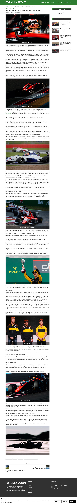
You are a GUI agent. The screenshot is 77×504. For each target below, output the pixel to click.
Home (6, 6)
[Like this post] (25, 463)
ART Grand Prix (8, 458)
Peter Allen (11, 12)
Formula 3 (47, 2)
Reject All (65, 501)
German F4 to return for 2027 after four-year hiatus (65, 50)
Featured (11, 6)
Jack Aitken (20, 458)
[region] (38, 500)
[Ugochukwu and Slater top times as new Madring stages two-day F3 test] (55, 24)
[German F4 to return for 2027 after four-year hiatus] (55, 51)
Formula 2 (42, 2)
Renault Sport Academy (33, 458)
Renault (25, 458)
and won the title (19, 118)
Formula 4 (53, 2)
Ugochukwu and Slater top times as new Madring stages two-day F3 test (65, 23)
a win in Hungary (8, 113)
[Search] (70, 2)
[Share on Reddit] (28, 463)
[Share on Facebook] (26, 463)
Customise (57, 501)
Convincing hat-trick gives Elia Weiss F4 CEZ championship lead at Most (65, 43)
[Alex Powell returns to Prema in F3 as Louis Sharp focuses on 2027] (55, 37)
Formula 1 (30, 485)
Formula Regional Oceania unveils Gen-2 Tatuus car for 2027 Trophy (65, 29)
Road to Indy (60, 2)
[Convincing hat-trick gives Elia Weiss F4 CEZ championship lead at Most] (55, 44)
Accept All (72, 501)
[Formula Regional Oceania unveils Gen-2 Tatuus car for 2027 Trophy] (55, 30)
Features (66, 2)
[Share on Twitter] (27, 463)
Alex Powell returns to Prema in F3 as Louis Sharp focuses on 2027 (65, 36)
